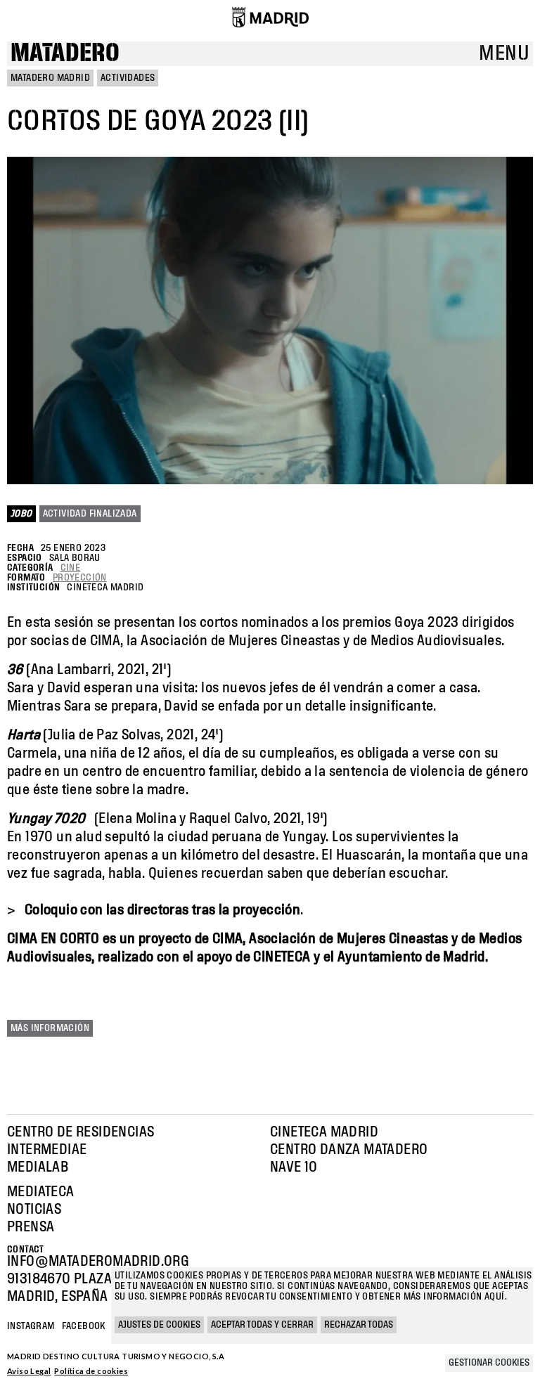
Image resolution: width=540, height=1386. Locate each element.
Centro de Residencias (80, 1132)
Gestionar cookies (489, 1363)
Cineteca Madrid (324, 1132)
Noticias (34, 1210)
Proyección (80, 578)
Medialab (37, 1167)
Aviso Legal (29, 1371)
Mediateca (41, 1192)
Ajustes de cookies (159, 1325)
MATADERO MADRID (50, 78)
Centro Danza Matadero (349, 1150)
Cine (70, 568)
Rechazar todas (358, 1325)
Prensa (30, 1227)
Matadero (65, 53)
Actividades (128, 78)
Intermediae (46, 1150)
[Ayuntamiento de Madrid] (270, 17)
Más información (50, 1028)
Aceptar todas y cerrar (262, 1325)
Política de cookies (91, 1371)
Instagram (31, 1326)
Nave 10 (294, 1167)
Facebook (83, 1326)
